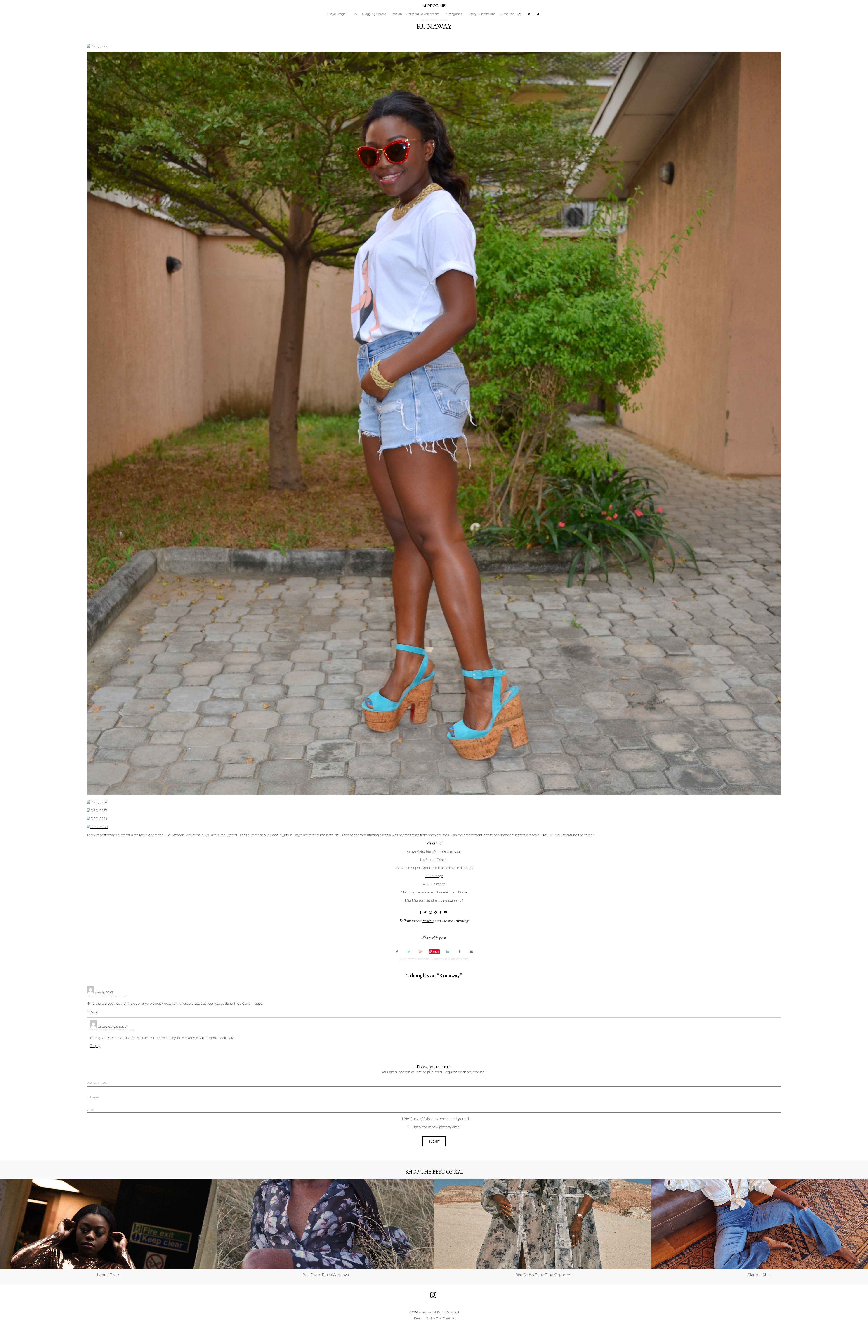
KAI (355, 14)
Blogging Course (374, 14)
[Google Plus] (420, 951)
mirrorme (439, 959)
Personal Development (422, 14)
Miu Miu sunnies (417, 900)
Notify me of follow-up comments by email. (436, 1119)
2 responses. (459, 959)
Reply (92, 1011)
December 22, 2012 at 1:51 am (107, 996)
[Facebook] (397, 951)
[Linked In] (447, 951)
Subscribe (507, 14)
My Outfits (407, 959)
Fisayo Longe (336, 14)
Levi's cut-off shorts (434, 860)
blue (441, 900)
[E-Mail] (471, 951)
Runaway (434, 26)
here (469, 868)
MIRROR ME (434, 6)
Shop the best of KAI (434, 1171)
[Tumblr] (459, 951)
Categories (454, 14)
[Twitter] (408, 951)
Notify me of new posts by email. (436, 1127)
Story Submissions (482, 14)
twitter (428, 920)
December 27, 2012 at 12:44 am (112, 1030)
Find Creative (445, 1318)
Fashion (396, 14)
